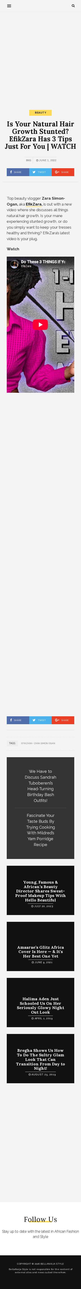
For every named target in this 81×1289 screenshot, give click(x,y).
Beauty (40, 112)
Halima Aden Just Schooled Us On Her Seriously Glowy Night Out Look (40, 1005)
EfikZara (26, 743)
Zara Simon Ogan (44, 743)
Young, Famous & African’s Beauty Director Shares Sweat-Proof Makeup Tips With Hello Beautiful (40, 891)
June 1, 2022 (47, 160)
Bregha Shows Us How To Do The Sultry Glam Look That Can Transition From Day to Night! (40, 1059)
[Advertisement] (40, 56)
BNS (28, 160)
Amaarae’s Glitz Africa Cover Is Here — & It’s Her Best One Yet (40, 952)
